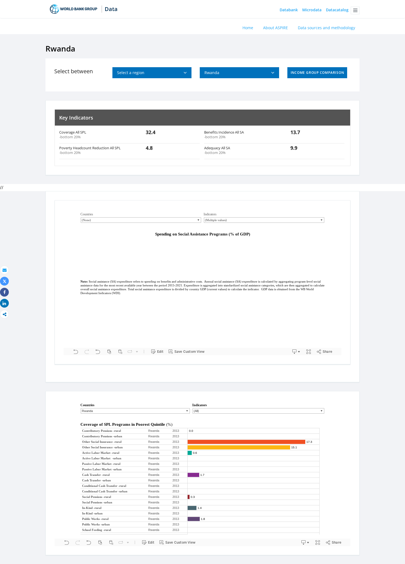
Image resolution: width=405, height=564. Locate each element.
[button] (355, 10)
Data (111, 9)
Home (247, 27)
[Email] (4, 270)
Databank (289, 10)
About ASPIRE (275, 27)
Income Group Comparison (317, 72)
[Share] (4, 292)
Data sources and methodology (326, 27)
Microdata (312, 10)
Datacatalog (337, 10)
